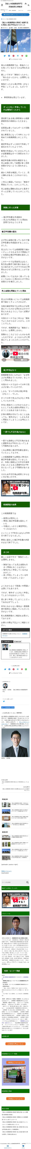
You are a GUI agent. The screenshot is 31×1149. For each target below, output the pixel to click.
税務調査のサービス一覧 (4, 10)
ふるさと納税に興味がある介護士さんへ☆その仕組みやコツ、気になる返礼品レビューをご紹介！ (15, 1028)
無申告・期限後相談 (12, 10)
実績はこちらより (6, 871)
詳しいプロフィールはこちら (16, 962)
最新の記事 (18, 641)
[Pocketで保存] (22, 669)
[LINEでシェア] (26, 55)
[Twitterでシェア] (5, 55)
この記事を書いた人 (7, 641)
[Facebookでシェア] (9, 55)
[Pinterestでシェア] (13, 55)
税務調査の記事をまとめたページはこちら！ (16, 14)
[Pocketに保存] (22, 55)
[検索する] (27, 882)
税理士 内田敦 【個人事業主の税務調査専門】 (20, 27)
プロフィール (20, 10)
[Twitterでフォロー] (4, 701)
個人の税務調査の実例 (8, 707)
